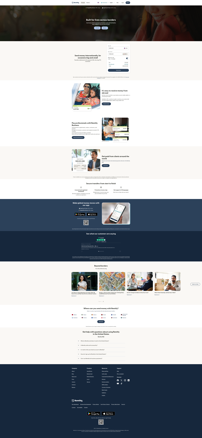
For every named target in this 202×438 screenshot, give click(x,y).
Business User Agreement (85, 404)
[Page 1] (99, 301)
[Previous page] (98, 301)
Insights (103, 395)
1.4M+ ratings (93, 8)
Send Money (89, 371)
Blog (73, 373)
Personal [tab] (83, 2)
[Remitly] (75, 3)
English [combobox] (111, 2)
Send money (118, 70)
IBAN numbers (105, 384)
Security (123, 404)
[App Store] (92, 214)
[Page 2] (101, 301)
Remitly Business (90, 376)
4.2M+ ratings (109, 8)
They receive (110, 51)
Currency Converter (106, 387)
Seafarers (104, 392)
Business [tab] (88, 2)
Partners (103, 379)
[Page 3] (102, 301)
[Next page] (103, 301)
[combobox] (125, 54)
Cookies (86, 407)
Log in (123, 2)
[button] (99, 2)
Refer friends (104, 390)
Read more (74, 295)
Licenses (73, 407)
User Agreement (75, 404)
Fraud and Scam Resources (108, 376)
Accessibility (79, 407)
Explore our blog (195, 284)
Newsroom (74, 376)
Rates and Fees (105, 371)
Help (117, 2)
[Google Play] (80, 214)
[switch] (127, 58)
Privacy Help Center (115, 404)
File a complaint (120, 373)
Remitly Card (89, 373)
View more (101, 321)
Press (73, 379)
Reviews (73, 387)
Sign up (127, 2)
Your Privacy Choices (105, 404)
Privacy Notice (96, 404)
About (73, 371)
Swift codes (104, 373)
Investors (74, 384)
